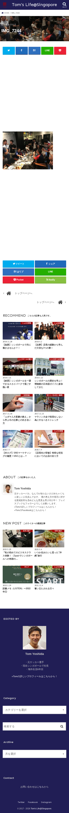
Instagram (46, 802)
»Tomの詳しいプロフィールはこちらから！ (35, 507)
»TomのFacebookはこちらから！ (30, 510)
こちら (40, 786)
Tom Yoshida (22, 488)
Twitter (21, 802)
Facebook (33, 802)
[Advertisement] (34, 91)
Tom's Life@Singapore (34, 4)
